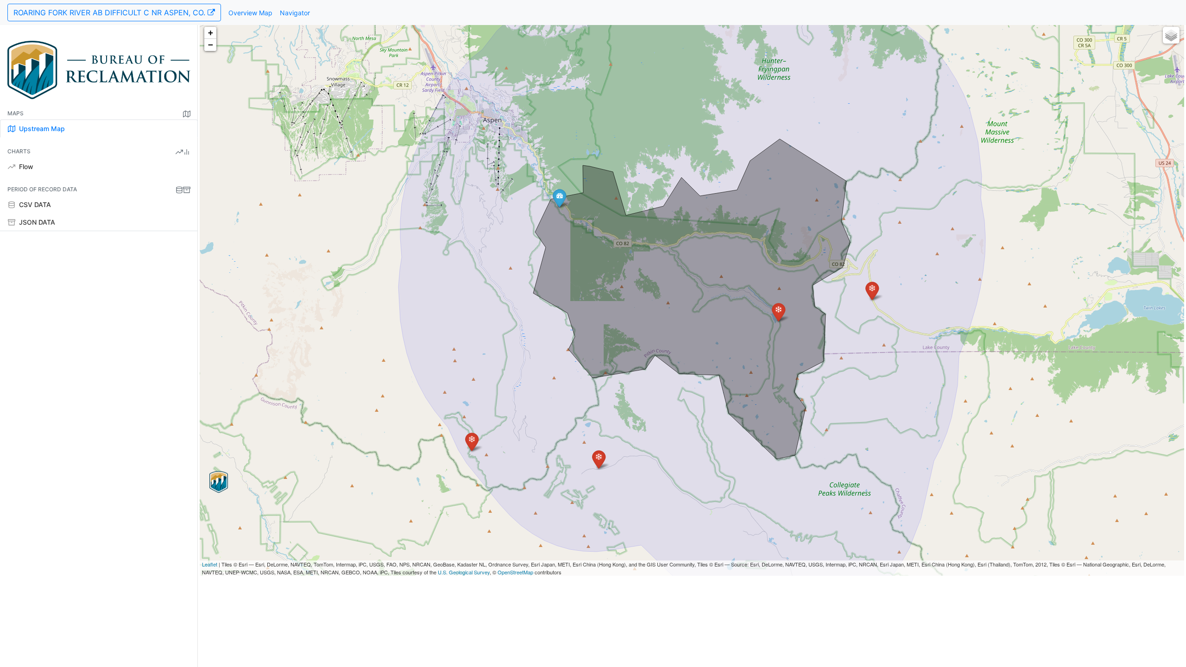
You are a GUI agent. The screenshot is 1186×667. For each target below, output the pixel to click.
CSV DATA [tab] (34, 204)
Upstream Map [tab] (41, 128)
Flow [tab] (25, 166)
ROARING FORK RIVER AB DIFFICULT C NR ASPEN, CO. (110, 12)
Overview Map (250, 13)
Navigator (295, 13)
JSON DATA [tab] (36, 222)
